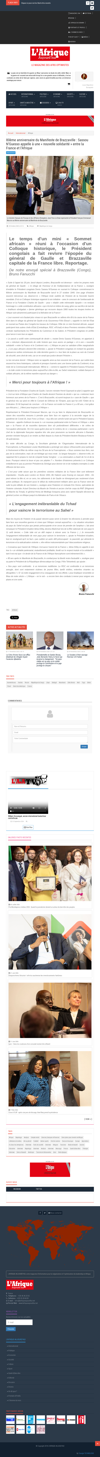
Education (12, 1148)
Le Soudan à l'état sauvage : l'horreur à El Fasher (77, 656)
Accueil (13, 94)
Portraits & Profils (14, 1396)
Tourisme (63, 1145)
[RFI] (81, 1420)
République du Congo (37, 682)
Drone (72, 18)
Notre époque (62, 1152)
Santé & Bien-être (27, 104)
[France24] (30, 1420)
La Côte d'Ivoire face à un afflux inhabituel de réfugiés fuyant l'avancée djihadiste (18, 657)
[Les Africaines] (40, 1429)
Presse (66, 1148)
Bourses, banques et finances (50, 1137)
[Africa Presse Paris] (10, 1420)
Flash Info (13, 2)
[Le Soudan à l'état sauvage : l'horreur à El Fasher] (80, 640)
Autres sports (45, 1141)
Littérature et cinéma (15, 1141)
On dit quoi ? (74, 37)
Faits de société (38, 1145)
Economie (57, 95)
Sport (12, 104)
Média (85, 37)
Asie (54, 1152)
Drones (11, 1387)
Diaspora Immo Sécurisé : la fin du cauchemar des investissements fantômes (35, 976)
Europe (77, 1141)
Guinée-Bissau (11, 682)
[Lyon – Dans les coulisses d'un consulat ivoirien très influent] (50, 1010)
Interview (28, 1145)
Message (58, 1148)
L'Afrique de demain (77, 23)
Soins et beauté (21, 1152)
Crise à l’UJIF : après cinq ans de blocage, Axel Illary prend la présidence (33, 1112)
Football (36, 1141)
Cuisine (82, 1145)
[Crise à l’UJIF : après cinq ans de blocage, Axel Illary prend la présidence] (50, 1078)
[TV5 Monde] (40, 1420)
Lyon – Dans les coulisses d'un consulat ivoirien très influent (29, 1044)
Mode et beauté (72, 1145)
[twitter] (45, 1213)
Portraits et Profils (77, 27)
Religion (55, 1145)
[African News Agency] (30, 1429)
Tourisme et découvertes (43, 1152)
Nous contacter (56, 1213)
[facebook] (40, 1213)
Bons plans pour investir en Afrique (72, 1137)
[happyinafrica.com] (20, 1429)
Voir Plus (29, 827)
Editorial (87, 13)
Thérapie (85, 1148)
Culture (82, 95)
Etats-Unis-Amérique (19, 686)
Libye (48, 682)
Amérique (31, 1152)
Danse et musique (67, 1141)
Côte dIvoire (71, 682)
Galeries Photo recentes (19, 837)
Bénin (89, 682)
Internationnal (27, 95)
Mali (78, 682)
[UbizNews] (71, 1420)
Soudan (20, 682)
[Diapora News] (61, 1420)
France (30, 686)
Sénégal (54, 682)
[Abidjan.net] (51, 1420)
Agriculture (85, 1141)
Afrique (14, 610)
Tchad (9, 686)
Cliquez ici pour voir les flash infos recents (36, 3)
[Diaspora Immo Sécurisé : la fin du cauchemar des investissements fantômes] (50, 942)
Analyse (26, 1137)
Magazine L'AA (75, 13)
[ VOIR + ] (88, 1119)
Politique (43, 95)
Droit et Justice (55, 1141)
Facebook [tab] (17, 1189)
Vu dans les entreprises (16, 1145)
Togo (83, 682)
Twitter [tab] (39, 1189)
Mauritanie (62, 682)
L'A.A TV (60, 104)
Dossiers (46, 103)
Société (70, 95)
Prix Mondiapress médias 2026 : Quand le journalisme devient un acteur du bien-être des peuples (42, 907)
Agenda (72, 41)
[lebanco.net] (20, 1420)
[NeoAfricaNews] (10, 1429)
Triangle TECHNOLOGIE (86, 1453)
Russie (27, 682)
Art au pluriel (27, 1141)
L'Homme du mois (76, 32)
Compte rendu (35, 1137)
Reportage (19, 1137)
